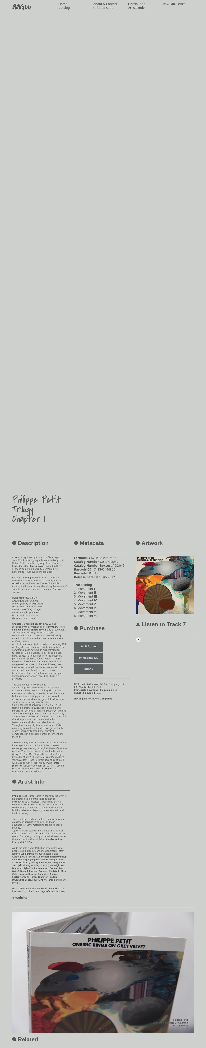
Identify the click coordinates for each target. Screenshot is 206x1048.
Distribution (136, 4)
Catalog (64, 8)
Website (21, 898)
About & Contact (105, 4)
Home (63, 4)
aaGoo (21, 7)
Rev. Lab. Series (174, 4)
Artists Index (137, 8)
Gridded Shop (103, 8)
